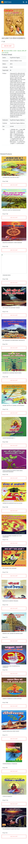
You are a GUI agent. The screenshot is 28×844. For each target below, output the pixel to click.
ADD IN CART (8, 46)
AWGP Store (7, 2)
